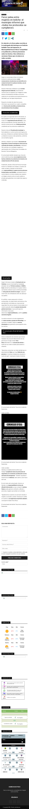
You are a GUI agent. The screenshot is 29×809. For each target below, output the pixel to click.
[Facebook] (2, 33)
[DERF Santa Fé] (14, 3)
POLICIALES (7, 12)
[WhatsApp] (13, 33)
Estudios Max (23, 807)
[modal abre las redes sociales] (12, 38)
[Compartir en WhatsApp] (9, 38)
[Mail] (14, 801)
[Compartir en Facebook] (2, 38)
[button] (2, 9)
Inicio (2, 12)
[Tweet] (6, 38)
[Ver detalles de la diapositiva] (14, 665)
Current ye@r (5, 562)
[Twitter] (6, 33)
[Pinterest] (9, 33)
